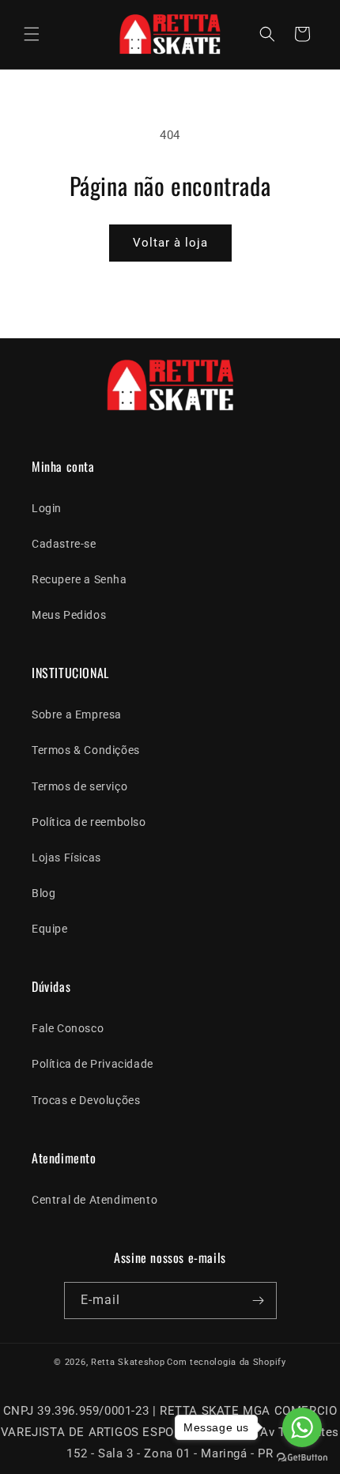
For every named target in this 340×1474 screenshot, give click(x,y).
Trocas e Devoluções (86, 1100)
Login (47, 508)
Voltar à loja (170, 243)
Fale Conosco (68, 1028)
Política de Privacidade (92, 1063)
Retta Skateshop (128, 1362)
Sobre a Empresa (77, 714)
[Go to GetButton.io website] (302, 1458)
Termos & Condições (86, 750)
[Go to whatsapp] (302, 1427)
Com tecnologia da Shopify (226, 1362)
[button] (31, 34)
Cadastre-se (64, 543)
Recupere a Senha (79, 579)
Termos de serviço (79, 786)
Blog (43, 893)
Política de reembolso (89, 822)
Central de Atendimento (94, 1199)
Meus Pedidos (69, 615)
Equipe (50, 928)
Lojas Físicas (66, 857)
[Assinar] (258, 1300)
